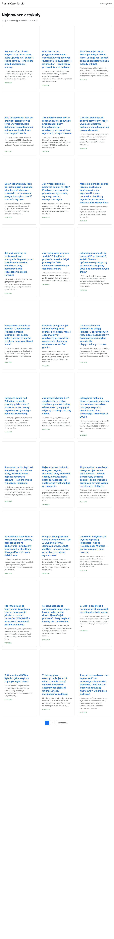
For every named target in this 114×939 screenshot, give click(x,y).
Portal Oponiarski (13, 3)
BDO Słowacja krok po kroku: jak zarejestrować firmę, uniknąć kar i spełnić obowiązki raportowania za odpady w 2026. (94, 57)
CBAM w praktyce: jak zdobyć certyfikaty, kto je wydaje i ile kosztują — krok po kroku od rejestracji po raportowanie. (94, 124)
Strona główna (106, 3)
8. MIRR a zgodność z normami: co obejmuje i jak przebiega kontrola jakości (94, 609)
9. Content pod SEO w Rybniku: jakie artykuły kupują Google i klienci (17, 678)
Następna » (62, 723)
